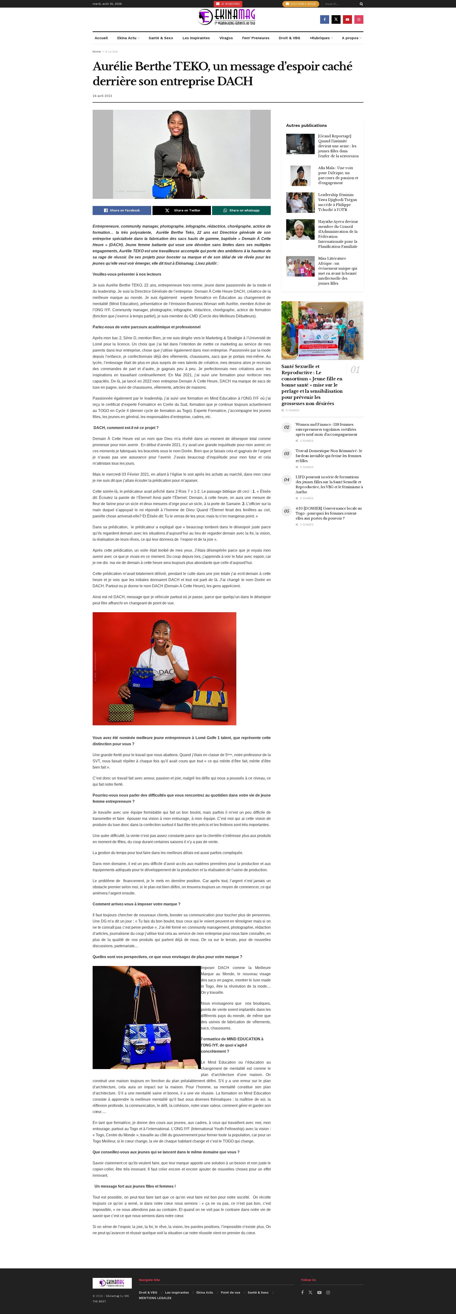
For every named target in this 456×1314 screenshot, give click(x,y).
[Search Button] (360, 4)
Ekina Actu (126, 38)
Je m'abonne (230, 3)
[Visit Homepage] (228, 19)
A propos (350, 38)
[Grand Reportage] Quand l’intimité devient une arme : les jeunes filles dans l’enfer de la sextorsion (338, 146)
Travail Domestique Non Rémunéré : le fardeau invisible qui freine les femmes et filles (329, 456)
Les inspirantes (196, 38)
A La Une (111, 51)
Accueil (101, 38)
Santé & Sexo (161, 38)
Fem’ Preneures (255, 38)
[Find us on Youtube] (347, 19)
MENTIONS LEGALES (155, 1298)
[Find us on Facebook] (324, 19)
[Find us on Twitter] (336, 19)
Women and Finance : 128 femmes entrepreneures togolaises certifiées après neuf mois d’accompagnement (326, 429)
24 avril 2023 (102, 96)
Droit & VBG (289, 38)
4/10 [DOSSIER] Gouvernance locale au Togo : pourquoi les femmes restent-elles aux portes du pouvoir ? (329, 513)
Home (97, 51)
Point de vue (230, 1292)
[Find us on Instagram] (358, 19)
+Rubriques (320, 38)
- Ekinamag (112, 1296)
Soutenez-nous (303, 3)
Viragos (226, 38)
